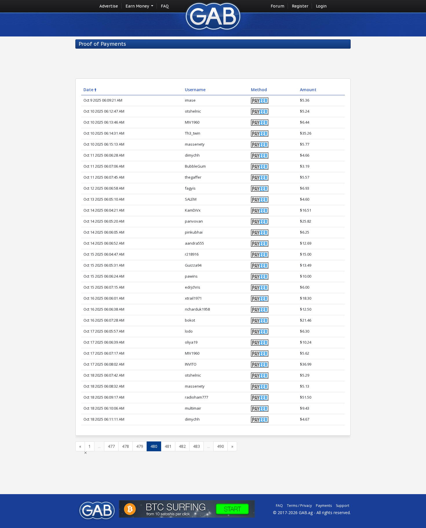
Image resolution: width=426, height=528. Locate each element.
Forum (277, 6)
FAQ (165, 6)
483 (196, 446)
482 (182, 446)
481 (168, 446)
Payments (324, 505)
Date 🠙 (90, 89)
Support (342, 505)
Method (259, 89)
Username (195, 89)
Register (300, 6)
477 (111, 446)
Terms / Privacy (299, 505)
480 (153, 446)
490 (220, 446)
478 (125, 446)
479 (139, 446)
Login (321, 6)
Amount (308, 89)
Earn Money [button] (137, 6)
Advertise (108, 6)
